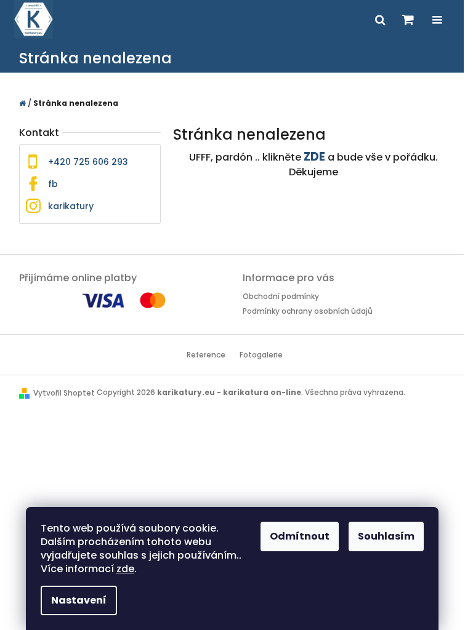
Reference (206, 354)
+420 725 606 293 (88, 162)
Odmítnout (299, 536)
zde (125, 569)
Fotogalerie (261, 354)
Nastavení (79, 600)
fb (53, 184)
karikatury (71, 206)
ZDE (314, 156)
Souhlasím (386, 536)
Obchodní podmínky (281, 296)
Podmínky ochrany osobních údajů (308, 311)
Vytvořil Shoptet (64, 393)
